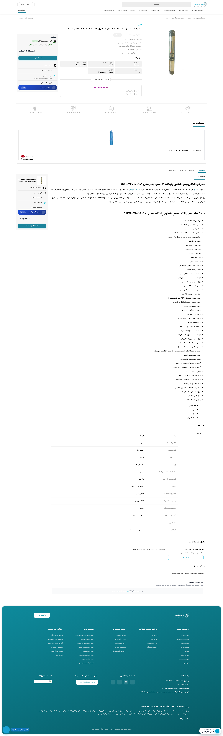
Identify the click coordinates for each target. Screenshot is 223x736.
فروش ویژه (22, 10)
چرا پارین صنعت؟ (152, 643)
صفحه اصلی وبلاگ (57, 635)
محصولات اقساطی (169, 10)
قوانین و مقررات (121, 635)
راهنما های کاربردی (57, 651)
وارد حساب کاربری (123, 591)
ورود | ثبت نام (25, 4)
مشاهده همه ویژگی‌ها (102, 79)
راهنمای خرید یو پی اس (86, 655)
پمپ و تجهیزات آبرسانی (178, 18)
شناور (166, 18)
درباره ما (154, 635)
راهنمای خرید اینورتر (88, 659)
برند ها (132, 10)
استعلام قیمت (37, 58)
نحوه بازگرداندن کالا (120, 639)
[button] (20, 729)
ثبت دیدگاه (185, 557)
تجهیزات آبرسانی (134, 189)
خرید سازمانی (155, 10)
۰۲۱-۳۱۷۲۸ (181, 684)
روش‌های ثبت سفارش (119, 651)
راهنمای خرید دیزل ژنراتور (86, 647)
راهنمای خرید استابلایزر (87, 639)
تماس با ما (154, 639)
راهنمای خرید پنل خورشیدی (85, 643)
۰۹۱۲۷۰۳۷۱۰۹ (178, 681)
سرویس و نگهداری (57, 647)
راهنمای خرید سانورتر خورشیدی (84, 635)
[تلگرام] (113, 682)
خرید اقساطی (183, 10)
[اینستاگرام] (132, 682)
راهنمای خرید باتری (88, 651)
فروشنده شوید (109, 10)
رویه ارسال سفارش (120, 643)
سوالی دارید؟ (122, 10)
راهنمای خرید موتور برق (86, 663)
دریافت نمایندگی (152, 647)
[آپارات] (126, 682)
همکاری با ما (143, 10)
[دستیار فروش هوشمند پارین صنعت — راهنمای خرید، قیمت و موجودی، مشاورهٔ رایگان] (6, 729)
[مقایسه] (204, 26)
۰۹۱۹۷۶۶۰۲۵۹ (169, 681)
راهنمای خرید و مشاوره (55, 639)
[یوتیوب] (119, 682)
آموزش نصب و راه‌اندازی (55, 643)
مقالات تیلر (59, 655)
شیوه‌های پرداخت (120, 647)
